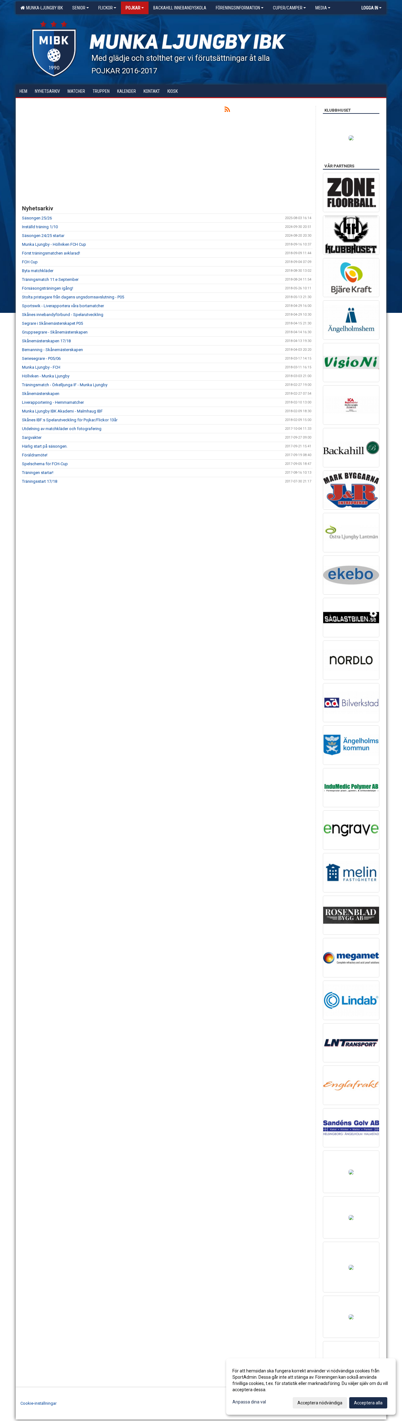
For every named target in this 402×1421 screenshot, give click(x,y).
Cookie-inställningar (38, 1403)
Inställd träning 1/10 (40, 226)
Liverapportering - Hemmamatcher (53, 402)
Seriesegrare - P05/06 (41, 358)
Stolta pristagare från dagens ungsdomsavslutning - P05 (73, 297)
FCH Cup (30, 262)
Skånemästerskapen (40, 393)
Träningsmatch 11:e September (50, 279)
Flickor (105, 7)
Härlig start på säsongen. (45, 446)
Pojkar (133, 7)
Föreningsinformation (238, 7)
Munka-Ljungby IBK (43, 7)
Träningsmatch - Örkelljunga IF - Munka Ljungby (64, 384)
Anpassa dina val (249, 1401)
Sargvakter (31, 437)
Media (321, 7)
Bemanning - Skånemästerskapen (52, 349)
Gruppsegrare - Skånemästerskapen (55, 332)
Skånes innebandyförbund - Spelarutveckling (62, 314)
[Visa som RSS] (227, 110)
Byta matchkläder (37, 270)
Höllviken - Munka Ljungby (45, 376)
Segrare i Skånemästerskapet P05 (52, 323)
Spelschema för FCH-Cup (45, 463)
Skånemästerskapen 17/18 (46, 341)
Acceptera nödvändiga (319, 1402)
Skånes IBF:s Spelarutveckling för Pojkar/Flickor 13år (69, 420)
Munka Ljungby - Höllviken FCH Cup (54, 244)
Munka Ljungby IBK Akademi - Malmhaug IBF (62, 411)
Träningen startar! (37, 472)
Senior (78, 7)
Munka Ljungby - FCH (41, 367)
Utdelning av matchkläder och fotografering (61, 428)
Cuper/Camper (287, 7)
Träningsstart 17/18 (39, 481)
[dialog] (311, 1386)
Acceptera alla (368, 1402)
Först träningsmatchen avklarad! (51, 253)
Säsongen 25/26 (37, 218)
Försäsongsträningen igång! (47, 288)
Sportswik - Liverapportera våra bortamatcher (63, 305)
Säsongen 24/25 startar (43, 235)
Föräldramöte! (34, 455)
